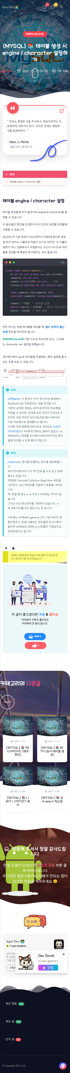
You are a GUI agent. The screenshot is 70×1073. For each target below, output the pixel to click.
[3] (44, 6)
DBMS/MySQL (35, 34)
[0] (53, 6)
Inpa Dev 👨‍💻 (15, 941)
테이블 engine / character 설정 (25, 182)
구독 (49, 967)
